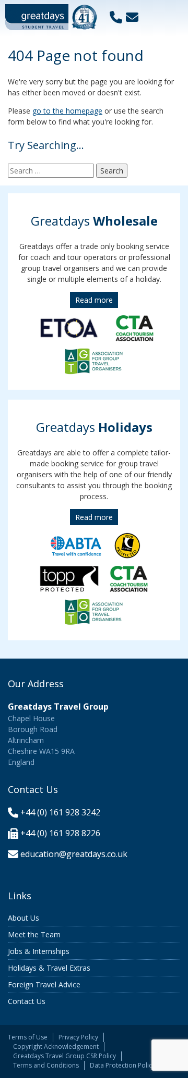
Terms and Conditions (46, 1065)
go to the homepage (67, 111)
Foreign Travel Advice (44, 984)
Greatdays (94, 220)
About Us (23, 918)
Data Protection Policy (122, 1065)
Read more (94, 300)
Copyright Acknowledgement (56, 1046)
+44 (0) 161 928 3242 (60, 812)
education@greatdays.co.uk (73, 854)
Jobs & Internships (38, 951)
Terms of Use (28, 1037)
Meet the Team (34, 934)
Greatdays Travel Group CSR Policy (64, 1055)
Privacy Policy (78, 1037)
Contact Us (26, 1001)
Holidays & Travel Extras (49, 968)
